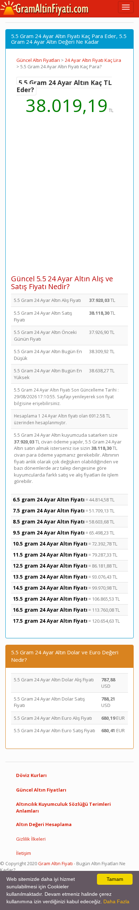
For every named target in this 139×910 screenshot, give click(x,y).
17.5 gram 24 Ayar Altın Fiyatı (50, 620)
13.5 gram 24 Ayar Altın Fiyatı (50, 576)
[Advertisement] (69, 199)
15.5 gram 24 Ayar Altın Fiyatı (50, 598)
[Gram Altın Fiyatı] (44, 8)
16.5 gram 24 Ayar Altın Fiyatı (50, 609)
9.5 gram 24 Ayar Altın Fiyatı (48, 532)
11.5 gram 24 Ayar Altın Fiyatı (50, 554)
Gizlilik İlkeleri (31, 839)
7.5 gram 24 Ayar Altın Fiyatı (48, 510)
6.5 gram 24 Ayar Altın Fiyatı (48, 499)
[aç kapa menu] (126, 7)
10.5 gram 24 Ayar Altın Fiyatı (50, 543)
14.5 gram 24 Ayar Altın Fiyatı (50, 587)
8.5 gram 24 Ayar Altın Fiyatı (48, 521)
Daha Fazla (116, 901)
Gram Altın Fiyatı (55, 863)
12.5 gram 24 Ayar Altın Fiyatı (50, 565)
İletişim (23, 853)
